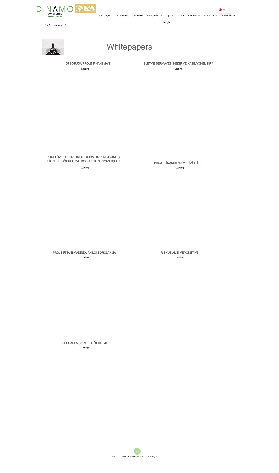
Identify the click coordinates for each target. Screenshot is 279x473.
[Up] (137, 451)
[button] (170, 15)
